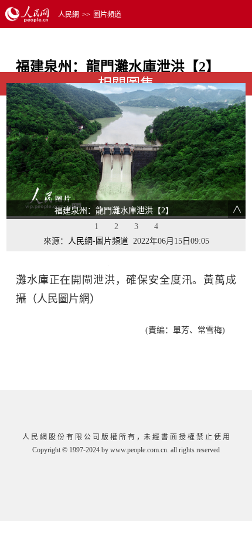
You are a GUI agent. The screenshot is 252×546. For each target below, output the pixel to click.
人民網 (68, 15)
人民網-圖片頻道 (98, 241)
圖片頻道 (107, 15)
